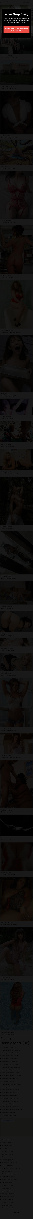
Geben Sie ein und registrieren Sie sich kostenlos (16, 29)
